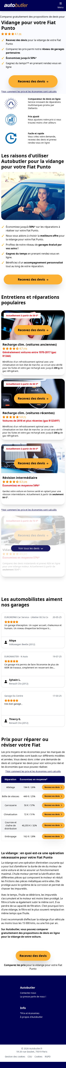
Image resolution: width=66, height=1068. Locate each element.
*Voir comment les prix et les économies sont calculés (29, 91)
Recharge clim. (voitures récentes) (28, 413)
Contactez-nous (28, 992)
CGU (30, 1056)
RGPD (47, 1056)
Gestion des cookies (15, 1056)
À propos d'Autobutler (31, 1016)
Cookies (38, 1056)
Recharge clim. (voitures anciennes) (29, 344)
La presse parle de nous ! (33, 996)
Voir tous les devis (29, 548)
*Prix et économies (29, 1013)
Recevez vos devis (52, 787)
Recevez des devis (33, 956)
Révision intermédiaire (19, 478)
